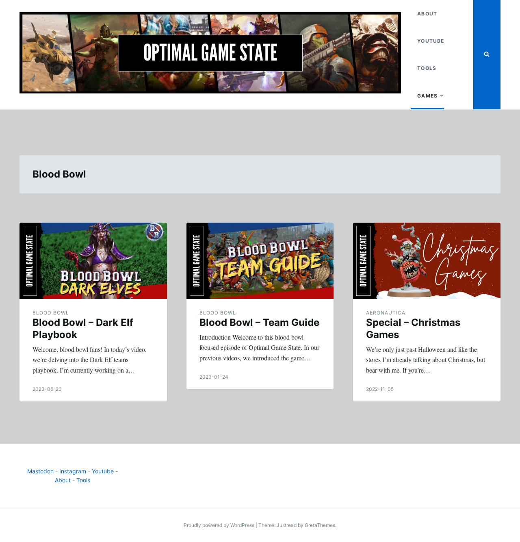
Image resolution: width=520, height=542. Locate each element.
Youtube (103, 471)
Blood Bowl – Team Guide (259, 322)
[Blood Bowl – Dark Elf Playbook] (93, 261)
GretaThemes (320, 525)
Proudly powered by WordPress (220, 525)
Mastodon (40, 471)
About (427, 14)
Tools (426, 68)
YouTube (430, 41)
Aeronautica (385, 313)
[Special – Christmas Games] (426, 261)
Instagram (72, 471)
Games (427, 96)
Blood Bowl (50, 313)
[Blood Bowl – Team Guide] (260, 261)
